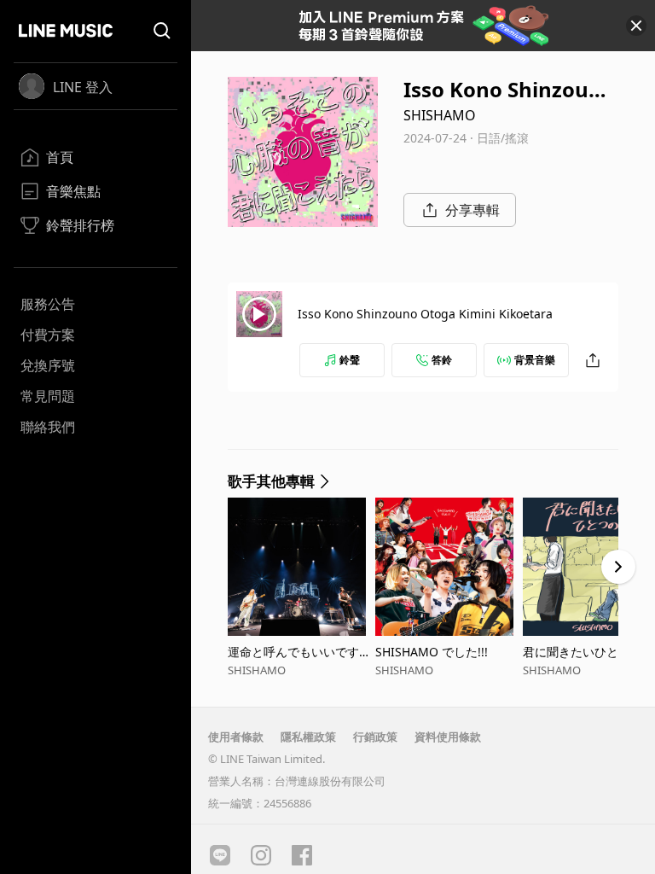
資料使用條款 (447, 736)
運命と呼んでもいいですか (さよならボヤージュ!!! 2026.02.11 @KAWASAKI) (300, 651)
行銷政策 (375, 736)
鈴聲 (349, 360)
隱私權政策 (308, 736)
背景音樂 (534, 360)
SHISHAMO (439, 115)
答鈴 (442, 360)
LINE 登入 (83, 87)
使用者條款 (236, 736)
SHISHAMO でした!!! (431, 651)
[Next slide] (618, 567)
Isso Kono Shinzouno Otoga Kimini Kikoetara (425, 314)
